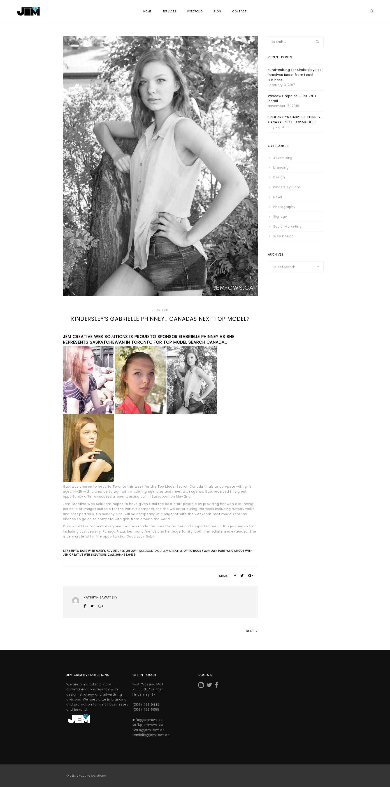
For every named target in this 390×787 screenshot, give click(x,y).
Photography (284, 207)
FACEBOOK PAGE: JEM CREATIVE (160, 551)
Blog (217, 11)
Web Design (283, 236)
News (277, 197)
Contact (239, 11)
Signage (280, 216)
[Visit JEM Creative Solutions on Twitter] (209, 686)
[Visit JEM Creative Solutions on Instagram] (201, 686)
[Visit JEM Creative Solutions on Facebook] (216, 686)
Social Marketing (287, 226)
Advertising (282, 158)
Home (147, 11)
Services (169, 11)
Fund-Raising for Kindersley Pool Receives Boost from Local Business (295, 75)
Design (279, 177)
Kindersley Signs (287, 187)
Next (250, 631)
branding (281, 167)
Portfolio (194, 11)
